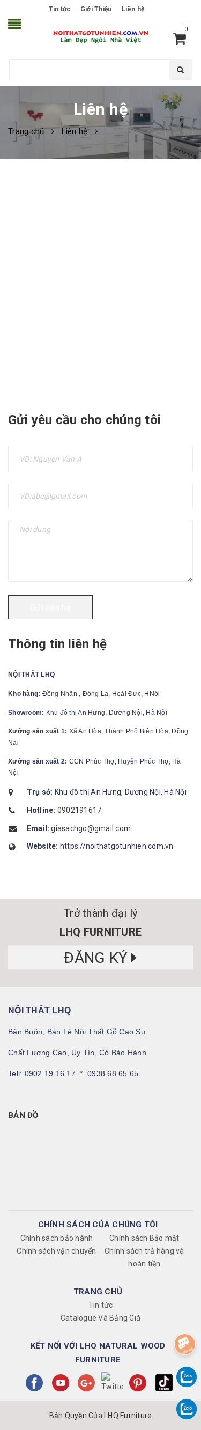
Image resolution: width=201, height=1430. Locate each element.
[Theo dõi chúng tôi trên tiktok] (164, 1382)
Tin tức (60, 9)
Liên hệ (133, 9)
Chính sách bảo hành (56, 1238)
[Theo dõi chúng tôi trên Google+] (86, 1382)
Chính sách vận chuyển (56, 1251)
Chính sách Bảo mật (144, 1238)
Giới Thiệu (96, 9)
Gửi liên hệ (50, 608)
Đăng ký (97, 958)
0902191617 (79, 810)
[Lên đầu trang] (183, 1317)
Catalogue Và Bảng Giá (100, 1318)
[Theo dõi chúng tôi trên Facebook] (34, 1382)
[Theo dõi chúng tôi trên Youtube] (60, 1382)
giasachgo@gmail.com (91, 828)
